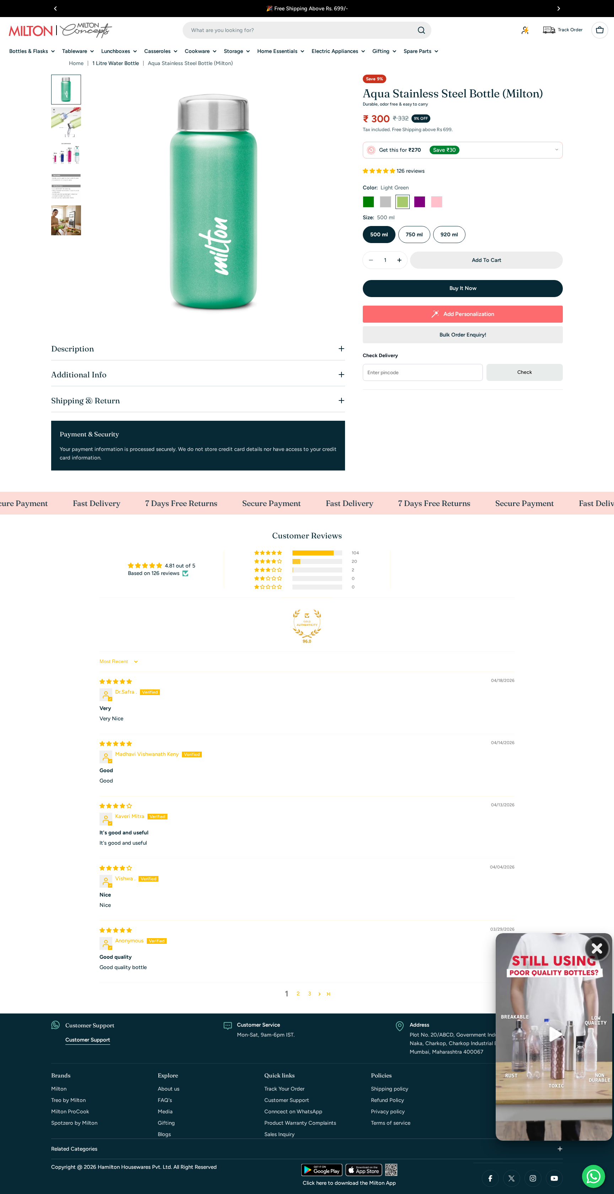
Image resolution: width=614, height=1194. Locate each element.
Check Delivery (380, 356)
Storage (233, 51)
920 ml (449, 234)
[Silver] (385, 202)
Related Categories (74, 1149)
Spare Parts (417, 51)
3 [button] (309, 993)
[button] (55, 8)
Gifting (380, 51)
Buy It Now (462, 288)
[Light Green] (402, 202)
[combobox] (307, 30)
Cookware (197, 51)
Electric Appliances (335, 51)
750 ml (414, 234)
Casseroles (157, 51)
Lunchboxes (115, 51)
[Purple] (419, 202)
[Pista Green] (368, 202)
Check (524, 372)
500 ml (379, 234)
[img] (115, 681)
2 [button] (298, 993)
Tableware (74, 51)
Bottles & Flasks (28, 51)
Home (76, 63)
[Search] (421, 30)
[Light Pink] (436, 202)
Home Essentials (277, 51)
